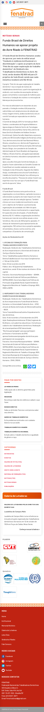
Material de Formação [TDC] (14, 474)
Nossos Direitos (10, 407)
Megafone (8, 397)
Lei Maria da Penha (11, 386)
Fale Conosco (6, 644)
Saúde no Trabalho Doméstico (16, 417)
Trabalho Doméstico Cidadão (15, 427)
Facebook (9, 656)
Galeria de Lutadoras (9, 630)
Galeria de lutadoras (12, 466)
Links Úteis (5, 635)
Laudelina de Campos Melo (15, 512)
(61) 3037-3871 (22, 2)
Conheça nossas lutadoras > (30, 529)
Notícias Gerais (11, 36)
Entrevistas (9, 454)
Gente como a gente (12, 470)
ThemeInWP (25, 709)
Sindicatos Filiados (8, 640)
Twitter (8, 666)
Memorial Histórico (8, 626)
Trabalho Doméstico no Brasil (16, 432)
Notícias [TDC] (9, 478)
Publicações (9, 486)
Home (4, 616)
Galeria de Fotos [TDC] (13, 462)
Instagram (9, 661)
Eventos (7, 458)
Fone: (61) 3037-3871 (9, 696)
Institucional (6, 621)
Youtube (9, 670)
